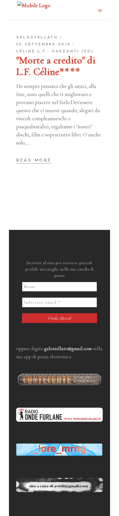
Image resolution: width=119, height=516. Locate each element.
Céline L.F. (32, 51)
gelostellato (37, 37)
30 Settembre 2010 (43, 44)
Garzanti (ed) (73, 51)
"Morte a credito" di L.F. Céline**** (55, 66)
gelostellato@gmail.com (68, 349)
